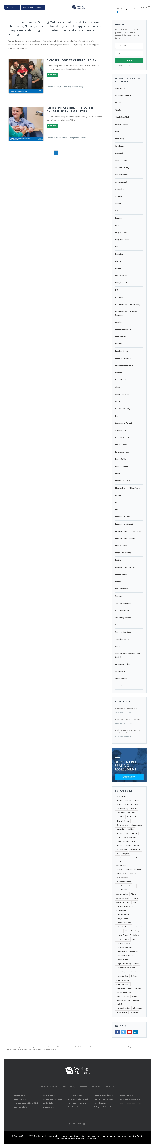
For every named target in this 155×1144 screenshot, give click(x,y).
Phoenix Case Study (122, 481)
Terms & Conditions (49, 1086)
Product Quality (121, 546)
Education (119, 254)
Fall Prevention (121, 276)
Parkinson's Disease (122, 452)
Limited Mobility (121, 373)
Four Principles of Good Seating (127, 305)
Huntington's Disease (123, 329)
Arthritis (118, 103)
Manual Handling (121, 380)
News (117, 416)
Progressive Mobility (123, 553)
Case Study (119, 153)
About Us (96, 1086)
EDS (116, 247)
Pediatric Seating (77, 87)
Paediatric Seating (122, 438)
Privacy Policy (69, 1086)
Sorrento (118, 625)
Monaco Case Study (122, 409)
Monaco (118, 402)
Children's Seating (68, 138)
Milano (117, 387)
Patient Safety (120, 459)
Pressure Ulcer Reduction (125, 538)
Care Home (119, 146)
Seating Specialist (122, 611)
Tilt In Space (120, 671)
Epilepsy (118, 269)
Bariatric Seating (121, 124)
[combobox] (121, 8)
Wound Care (119, 686)
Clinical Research (121, 175)
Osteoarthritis (120, 430)
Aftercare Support (122, 88)
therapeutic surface (122, 664)
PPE (116, 510)
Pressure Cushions (122, 517)
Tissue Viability (121, 679)
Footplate (119, 297)
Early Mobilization (122, 240)
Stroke (117, 647)
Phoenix (118, 474)
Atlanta (118, 110)
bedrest (118, 132)
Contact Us (109, 1086)
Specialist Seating (122, 639)
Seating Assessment (123, 603)
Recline (118, 560)
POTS (117, 502)
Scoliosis (118, 596)
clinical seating (121, 182)
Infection (118, 344)
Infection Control (121, 351)
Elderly (118, 261)
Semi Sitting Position (123, 618)
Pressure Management (124, 524)
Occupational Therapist (124, 423)
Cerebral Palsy (66, 87)
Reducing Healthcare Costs (125, 567)
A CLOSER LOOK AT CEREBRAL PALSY (72, 60)
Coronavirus (119, 189)
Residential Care (121, 589)
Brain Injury (119, 139)
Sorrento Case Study (123, 632)
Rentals (118, 582)
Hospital (118, 322)
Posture (118, 495)
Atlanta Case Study (122, 117)
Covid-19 (118, 196)
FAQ (116, 290)
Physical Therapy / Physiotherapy (128, 488)
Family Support (121, 283)
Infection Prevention (123, 358)
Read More (52, 75)
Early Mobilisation (122, 232)
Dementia (118, 218)
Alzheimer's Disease (123, 96)
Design (117, 225)
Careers (83, 1086)
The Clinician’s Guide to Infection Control (127, 655)
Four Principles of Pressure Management (126, 313)
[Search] (126, 9)
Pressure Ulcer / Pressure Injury (128, 531)
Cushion (118, 204)
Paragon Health (121, 445)
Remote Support (121, 575)
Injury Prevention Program (125, 365)
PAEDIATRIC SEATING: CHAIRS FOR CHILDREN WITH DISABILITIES (70, 109)
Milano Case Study (122, 394)
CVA (116, 211)
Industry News (120, 337)
